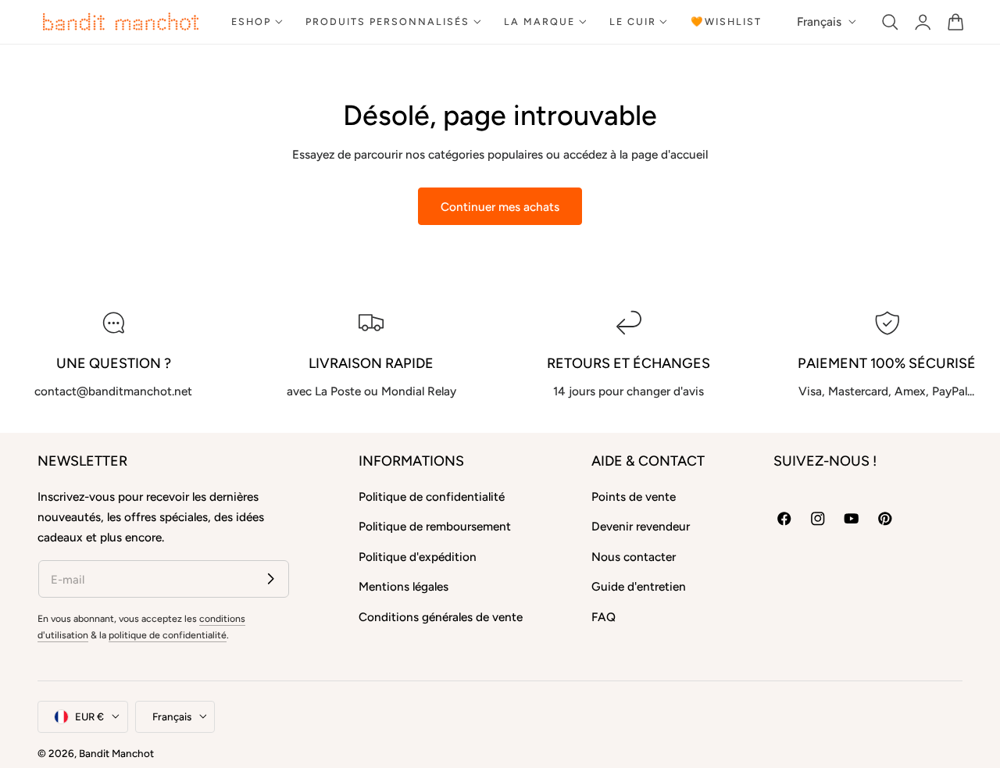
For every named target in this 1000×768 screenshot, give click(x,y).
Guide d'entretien (638, 586)
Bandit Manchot (116, 753)
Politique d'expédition (418, 556)
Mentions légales (403, 586)
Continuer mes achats (500, 206)
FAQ (603, 616)
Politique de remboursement (435, 526)
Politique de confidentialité (432, 496)
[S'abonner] (271, 578)
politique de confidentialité (168, 635)
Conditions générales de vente (441, 616)
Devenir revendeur (640, 526)
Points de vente (633, 496)
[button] (890, 21)
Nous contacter (633, 556)
